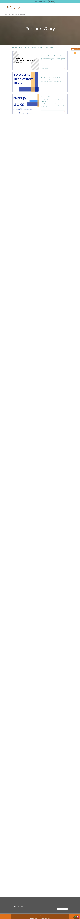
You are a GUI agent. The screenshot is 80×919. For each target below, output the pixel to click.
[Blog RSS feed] (74, 53)
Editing (20, 47)
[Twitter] (40, 915)
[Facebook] (39, 915)
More (51, 47)
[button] (66, 47)
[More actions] (65, 53)
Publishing (33, 47)
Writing (46, 47)
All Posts (14, 47)
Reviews (40, 47)
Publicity (27, 47)
